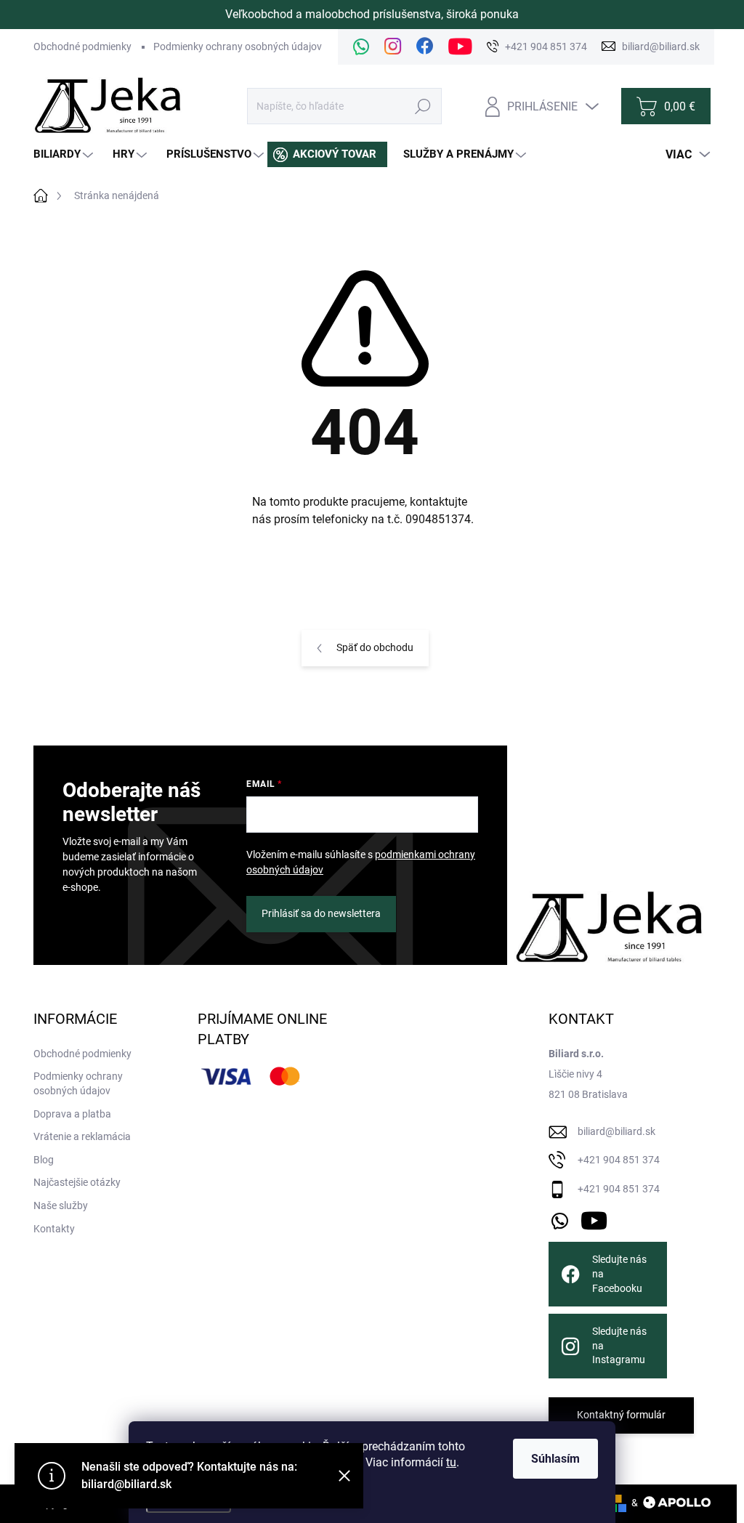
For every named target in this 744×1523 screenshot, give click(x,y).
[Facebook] (425, 47)
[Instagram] (393, 47)
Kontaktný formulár (621, 1415)
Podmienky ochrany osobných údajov (237, 46)
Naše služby (60, 1205)
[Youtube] (460, 47)
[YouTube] (594, 1218)
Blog (43, 1160)
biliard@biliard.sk (616, 1131)
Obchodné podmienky (82, 46)
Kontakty (54, 1229)
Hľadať (423, 106)
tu (451, 1462)
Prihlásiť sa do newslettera (321, 913)
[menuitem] (65, 154)
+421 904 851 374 (619, 1160)
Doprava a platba (72, 1114)
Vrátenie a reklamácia (82, 1136)
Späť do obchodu (374, 647)
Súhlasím (555, 1459)
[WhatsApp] (361, 47)
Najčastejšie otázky (77, 1182)
